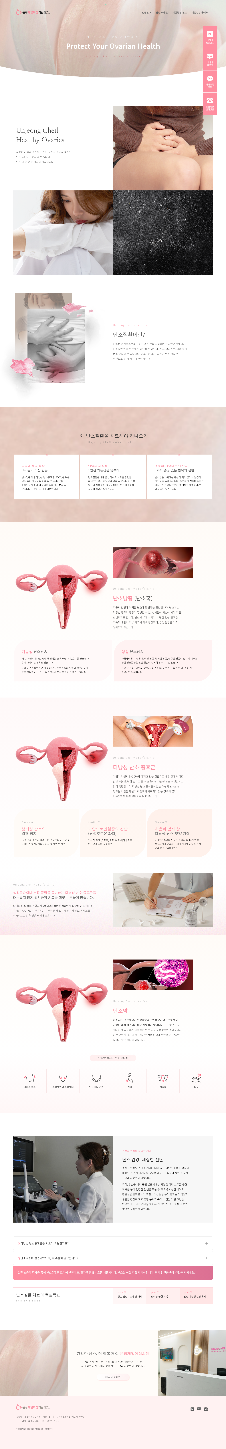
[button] (206, 1243)
